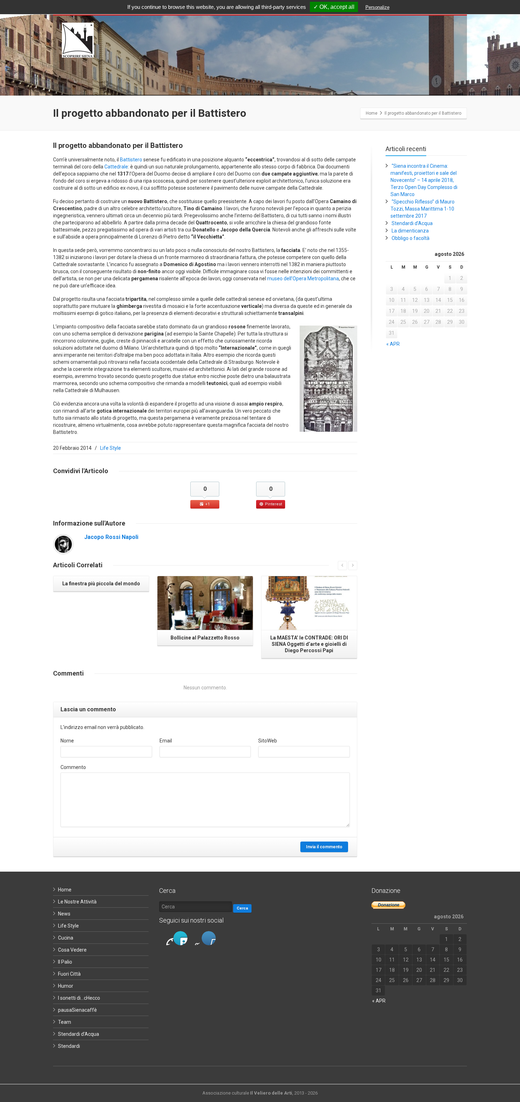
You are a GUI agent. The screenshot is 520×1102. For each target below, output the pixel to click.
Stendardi (69, 1046)
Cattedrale (116, 167)
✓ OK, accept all (333, 7)
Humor (65, 986)
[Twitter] (180, 938)
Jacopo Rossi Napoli (111, 537)
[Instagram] (194, 938)
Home (64, 889)
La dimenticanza (410, 231)
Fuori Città (69, 974)
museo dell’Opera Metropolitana (303, 278)
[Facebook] (166, 938)
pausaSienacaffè (77, 1010)
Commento (73, 767)
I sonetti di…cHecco (79, 998)
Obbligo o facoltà (410, 238)
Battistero (131, 159)
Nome (67, 741)
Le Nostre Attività (77, 902)
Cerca (242, 908)
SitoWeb (267, 741)
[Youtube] (209, 938)
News (64, 914)
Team (64, 1022)
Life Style (110, 448)
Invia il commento (324, 846)
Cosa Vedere (72, 950)
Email (166, 741)
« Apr (393, 344)
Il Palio (65, 962)
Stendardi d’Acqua (412, 223)
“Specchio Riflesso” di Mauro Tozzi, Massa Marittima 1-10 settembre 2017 (423, 209)
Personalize (377, 7)
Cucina (65, 938)
